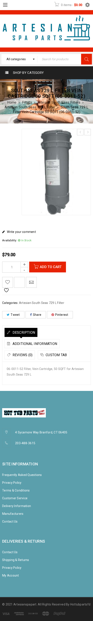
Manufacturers (12, 513)
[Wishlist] (7, 282)
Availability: (9, 240)
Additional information (34, 344)
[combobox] (19, 59)
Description (23, 332)
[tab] (21, 332)
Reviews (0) (21, 355)
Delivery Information (16, 506)
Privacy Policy (12, 482)
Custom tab (56, 355)
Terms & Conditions (16, 490)
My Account (10, 575)
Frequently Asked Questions (22, 475)
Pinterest (61, 314)
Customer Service (14, 498)
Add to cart (51, 267)
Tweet (15, 314)
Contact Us (10, 521)
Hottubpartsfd (80, 604)
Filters (27, 102)
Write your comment (21, 232)
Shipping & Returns (15, 560)
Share (37, 314)
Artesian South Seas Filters (59, 102)
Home (11, 102)
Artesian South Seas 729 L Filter (30, 107)
